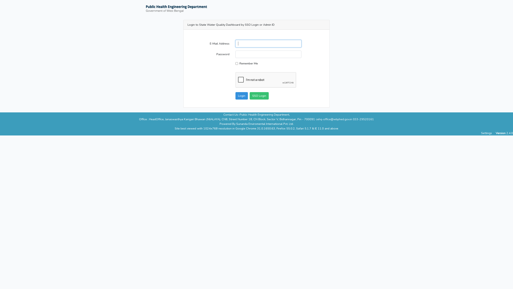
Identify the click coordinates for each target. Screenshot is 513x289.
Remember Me (248, 63)
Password (222, 54)
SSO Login (259, 96)
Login (241, 96)
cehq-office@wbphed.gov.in (334, 119)
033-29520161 (363, 119)
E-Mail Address (219, 44)
